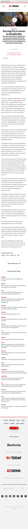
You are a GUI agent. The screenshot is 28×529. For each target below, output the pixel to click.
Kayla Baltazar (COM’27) (16, 54)
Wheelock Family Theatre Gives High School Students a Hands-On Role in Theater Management (12, 300)
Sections (5, 420)
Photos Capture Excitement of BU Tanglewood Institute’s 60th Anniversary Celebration (13, 385)
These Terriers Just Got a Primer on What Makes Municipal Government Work (13, 286)
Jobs (18, 255)
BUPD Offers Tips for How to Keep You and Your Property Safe (13, 353)
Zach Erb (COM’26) (16, 53)
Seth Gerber (17, 100)
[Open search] (24, 6)
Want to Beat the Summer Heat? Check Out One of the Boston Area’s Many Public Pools (13, 392)
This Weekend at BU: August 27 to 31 (10, 314)
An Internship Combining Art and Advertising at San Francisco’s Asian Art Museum (13, 326)
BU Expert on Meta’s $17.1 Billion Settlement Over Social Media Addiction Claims (14, 308)
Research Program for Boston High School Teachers (12, 279)
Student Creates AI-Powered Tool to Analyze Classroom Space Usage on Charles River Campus (14, 372)
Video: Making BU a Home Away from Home (12, 339)
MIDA (7, 135)
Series (23, 420)
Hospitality (13, 255)
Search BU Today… (9, 488)
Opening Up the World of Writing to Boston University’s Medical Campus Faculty (12, 293)
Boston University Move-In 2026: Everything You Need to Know (14, 407)
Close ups (6, 423)
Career (3, 255)
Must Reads (12, 420)
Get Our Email (12, 428)
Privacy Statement (21, 506)
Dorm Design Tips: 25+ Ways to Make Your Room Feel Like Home (13, 333)
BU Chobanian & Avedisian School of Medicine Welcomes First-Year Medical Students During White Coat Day (13, 400)
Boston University (5, 1)
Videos (18, 420)
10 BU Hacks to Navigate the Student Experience (13, 359)
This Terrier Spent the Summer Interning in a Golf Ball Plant (14, 320)
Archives (12, 423)
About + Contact (20, 423)
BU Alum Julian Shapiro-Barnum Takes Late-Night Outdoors (12, 365)
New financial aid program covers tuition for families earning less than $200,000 (12, 378)
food (7, 255)
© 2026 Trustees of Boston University (10, 506)
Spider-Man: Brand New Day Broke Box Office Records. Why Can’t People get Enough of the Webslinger (13, 346)
